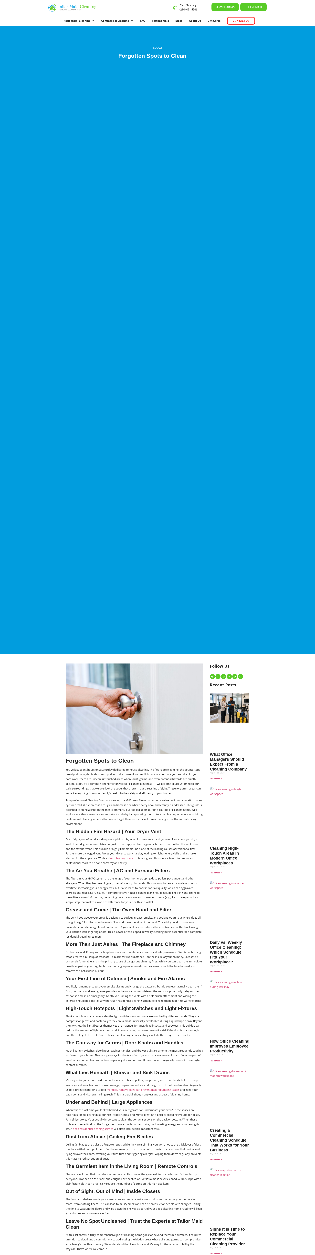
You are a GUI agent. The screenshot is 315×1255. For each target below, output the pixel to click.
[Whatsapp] (240, 676)
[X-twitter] (217, 676)
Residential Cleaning (76, 21)
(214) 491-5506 (188, 9)
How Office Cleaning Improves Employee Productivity (229, 1046)
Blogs (178, 21)
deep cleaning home (120, 858)
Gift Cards (214, 21)
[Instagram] (223, 676)
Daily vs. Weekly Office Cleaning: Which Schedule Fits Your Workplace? (226, 952)
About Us (195, 21)
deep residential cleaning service (93, 1129)
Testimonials (160, 21)
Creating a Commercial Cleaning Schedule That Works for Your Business (229, 1140)
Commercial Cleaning (115, 21)
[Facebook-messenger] (234, 676)
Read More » (216, 778)
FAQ (142, 21)
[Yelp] (229, 676)
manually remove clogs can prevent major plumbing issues (143, 1090)
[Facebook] (212, 676)
